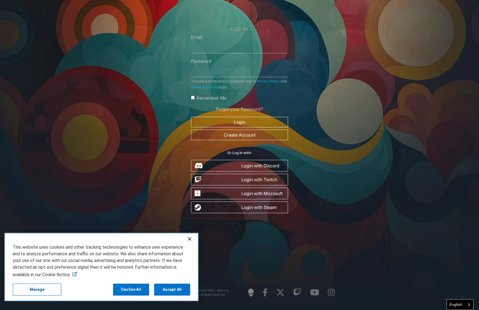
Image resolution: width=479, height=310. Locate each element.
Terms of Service (204, 87)
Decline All (131, 289)
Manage (37, 289)
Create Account (240, 135)
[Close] (190, 239)
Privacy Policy (268, 81)
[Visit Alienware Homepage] (251, 292)
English (456, 304)
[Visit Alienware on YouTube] (314, 293)
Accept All (172, 289)
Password (201, 61)
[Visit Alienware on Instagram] (331, 293)
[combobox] (460, 304)
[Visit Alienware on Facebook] (265, 293)
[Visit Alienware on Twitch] (297, 293)
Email (196, 37)
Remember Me (211, 98)
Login (239, 122)
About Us (223, 290)
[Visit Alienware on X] (280, 293)
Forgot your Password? (239, 109)
